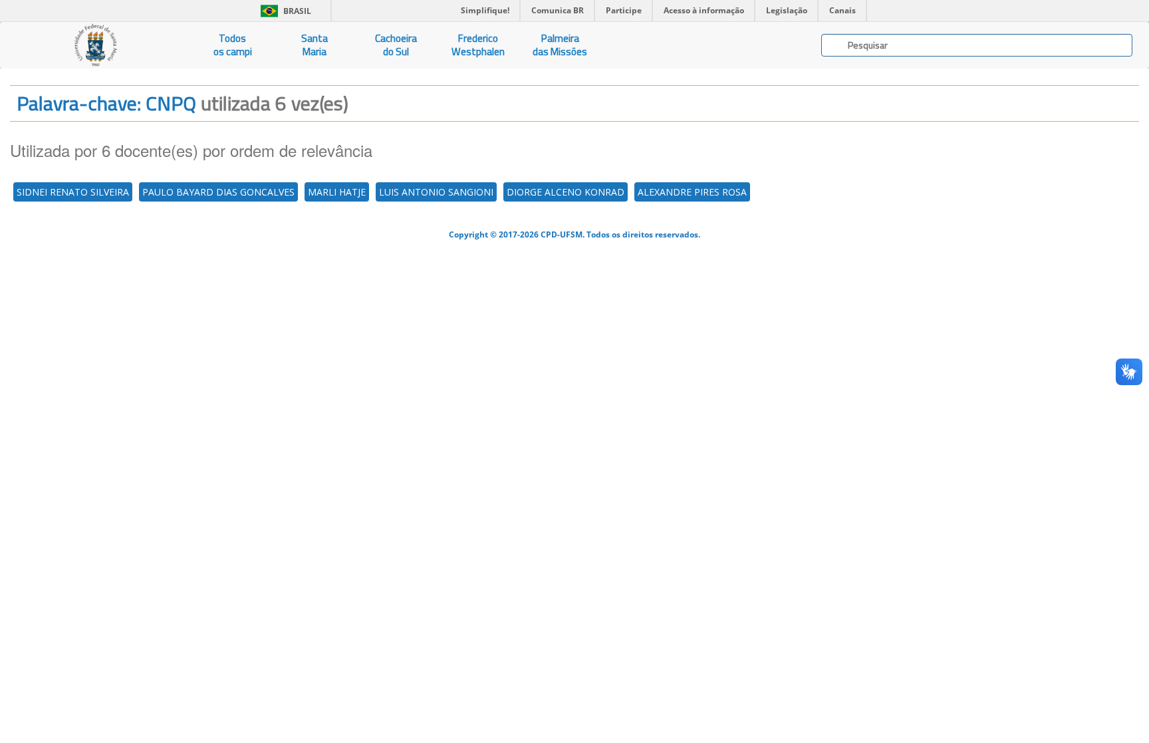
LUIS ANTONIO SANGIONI (436, 192)
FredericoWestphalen (478, 45)
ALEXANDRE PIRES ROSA (692, 192)
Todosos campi (232, 45)
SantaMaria (314, 45)
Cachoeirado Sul (396, 45)
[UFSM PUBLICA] (96, 45)
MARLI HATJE (337, 192)
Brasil (283, 11)
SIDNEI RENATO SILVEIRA (73, 192)
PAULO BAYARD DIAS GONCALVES (218, 192)
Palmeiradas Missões (560, 45)
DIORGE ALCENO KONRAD (565, 192)
